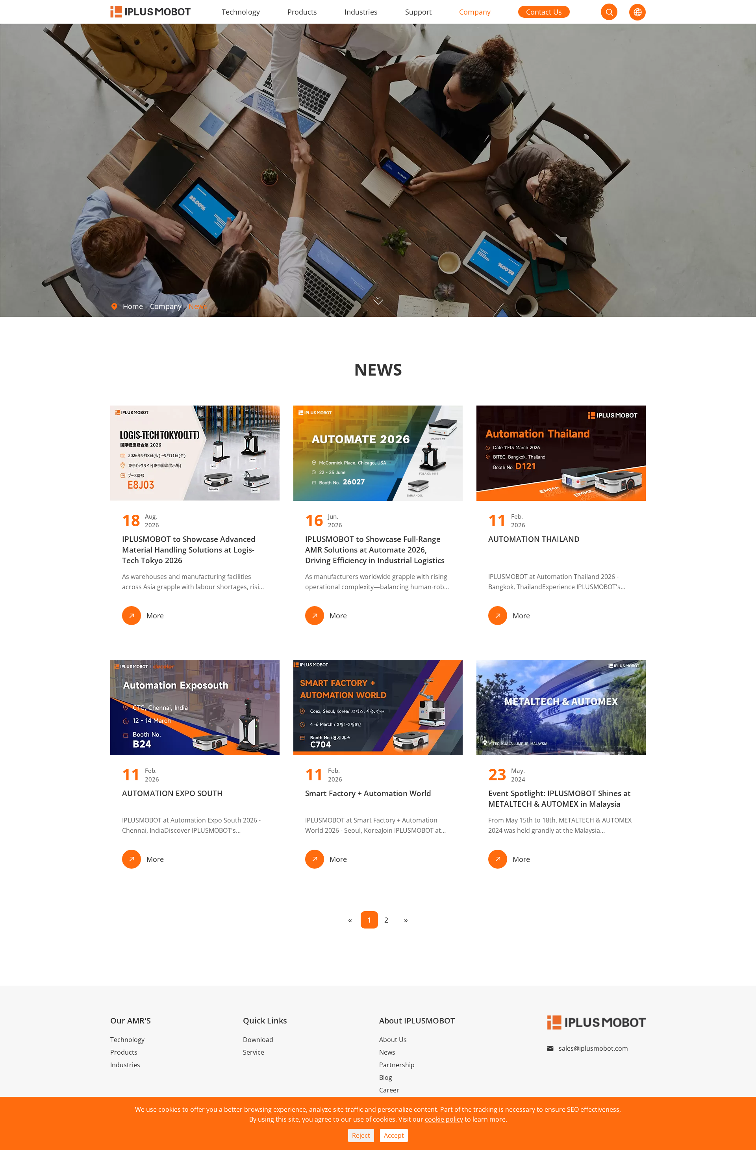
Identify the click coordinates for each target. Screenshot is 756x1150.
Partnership (397, 1065)
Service (253, 1052)
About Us (393, 1039)
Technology (241, 12)
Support (418, 12)
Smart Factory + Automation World (368, 793)
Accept (394, 1135)
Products (302, 12)
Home (133, 306)
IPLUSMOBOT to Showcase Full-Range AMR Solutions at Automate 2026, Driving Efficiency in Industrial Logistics (375, 550)
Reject (361, 1135)
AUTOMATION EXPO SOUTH (172, 793)
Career (389, 1090)
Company (475, 12)
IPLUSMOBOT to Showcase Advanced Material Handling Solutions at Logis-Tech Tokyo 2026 (189, 550)
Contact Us (544, 12)
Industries (361, 12)
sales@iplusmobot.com (593, 1048)
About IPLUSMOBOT (417, 1020)
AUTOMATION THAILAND (534, 539)
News (198, 306)
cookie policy (444, 1119)
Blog (385, 1077)
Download (258, 1039)
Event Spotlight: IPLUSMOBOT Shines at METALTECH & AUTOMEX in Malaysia (559, 798)
